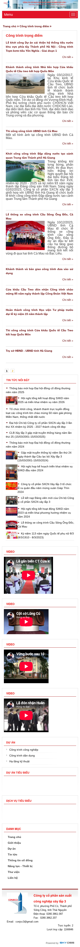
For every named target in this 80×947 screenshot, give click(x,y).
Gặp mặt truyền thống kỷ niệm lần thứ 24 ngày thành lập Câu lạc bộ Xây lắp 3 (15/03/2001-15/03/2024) (44, 456)
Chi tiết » (67, 57)
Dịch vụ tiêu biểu (18, 800)
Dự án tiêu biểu (17, 772)
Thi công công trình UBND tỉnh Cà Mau (31, 131)
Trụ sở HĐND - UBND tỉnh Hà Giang (29, 350)
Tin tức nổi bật (18, 380)
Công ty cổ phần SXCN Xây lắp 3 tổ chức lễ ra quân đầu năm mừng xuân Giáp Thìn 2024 (44, 488)
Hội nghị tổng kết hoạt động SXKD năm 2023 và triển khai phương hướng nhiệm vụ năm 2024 (44, 512)
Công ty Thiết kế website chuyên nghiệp (67, 943)
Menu (8, 15)
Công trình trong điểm (34, 26)
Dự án (10, 742)
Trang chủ (9, 26)
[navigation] (14, 837)
